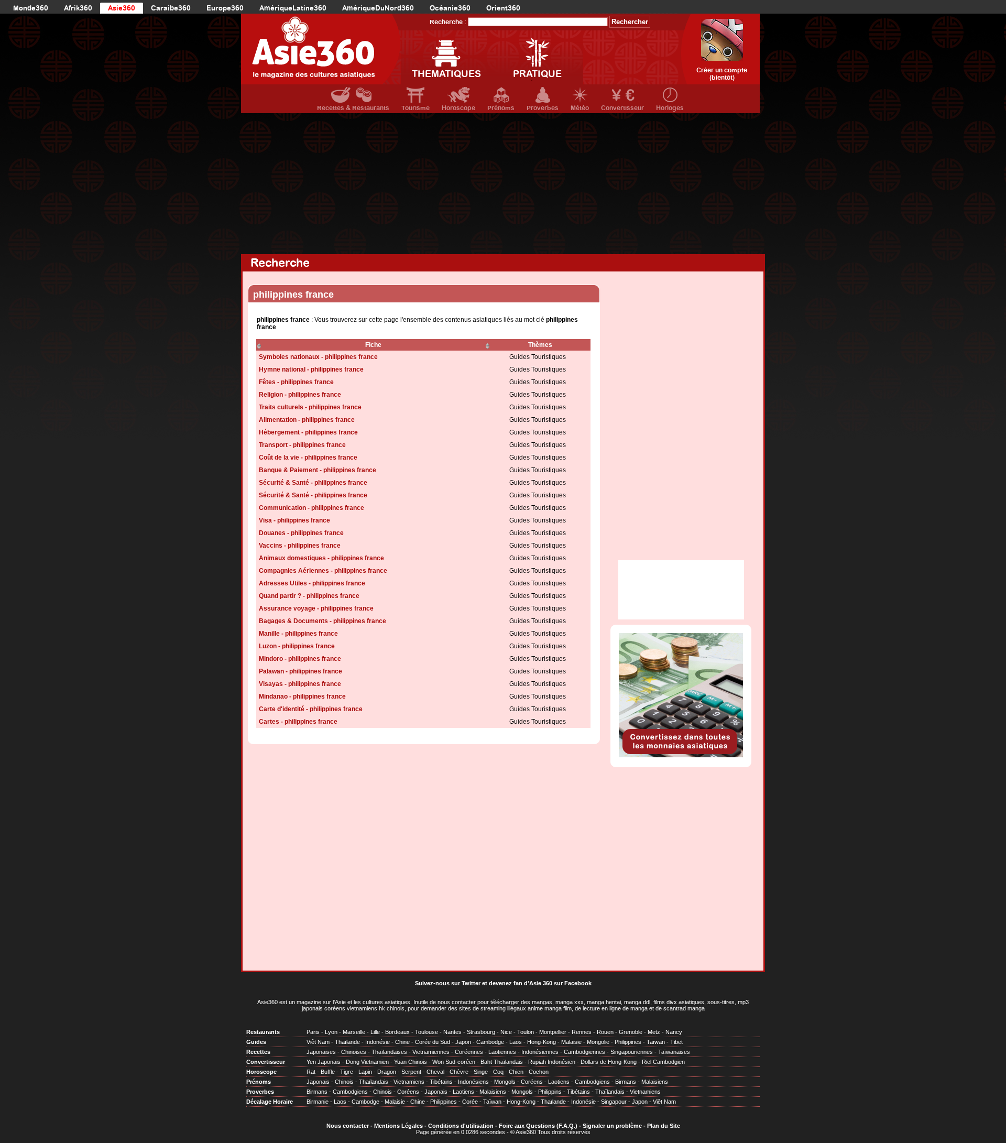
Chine (402, 1042)
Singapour (614, 1101)
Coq (498, 1072)
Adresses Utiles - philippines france (312, 583)
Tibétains (441, 1082)
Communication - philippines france (311, 507)
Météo (580, 108)
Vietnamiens (408, 1082)
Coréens (532, 1082)
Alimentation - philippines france (307, 419)
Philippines (628, 1042)
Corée (470, 1101)
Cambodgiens (592, 1082)
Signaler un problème (612, 1126)
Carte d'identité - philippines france (311, 709)
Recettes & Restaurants (353, 108)
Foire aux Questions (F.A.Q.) (538, 1126)
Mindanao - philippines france (302, 696)
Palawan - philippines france (300, 671)
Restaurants (263, 1032)
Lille (375, 1032)
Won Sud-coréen (453, 1062)
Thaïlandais (373, 1082)
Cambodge (490, 1042)
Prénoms (501, 108)
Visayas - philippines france (300, 684)
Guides (256, 1042)
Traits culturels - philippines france (310, 407)
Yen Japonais (324, 1062)
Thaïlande (347, 1042)
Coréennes (469, 1052)
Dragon (386, 1072)
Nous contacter (347, 1126)
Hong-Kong (541, 1042)
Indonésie (377, 1042)
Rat (311, 1072)
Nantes (452, 1032)
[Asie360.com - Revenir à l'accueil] (321, 49)
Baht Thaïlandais (501, 1062)
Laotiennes (502, 1052)
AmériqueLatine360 (292, 8)
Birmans (625, 1082)
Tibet (676, 1042)
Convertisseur (622, 108)
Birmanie (318, 1101)
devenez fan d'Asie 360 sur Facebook (540, 983)
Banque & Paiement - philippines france (317, 470)
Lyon (331, 1032)
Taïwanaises (674, 1052)
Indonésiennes (540, 1052)
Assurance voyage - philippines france (316, 608)
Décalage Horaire (269, 1101)
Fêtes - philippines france (296, 382)
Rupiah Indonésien (551, 1062)
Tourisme (415, 108)
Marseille (354, 1032)
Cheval (435, 1072)
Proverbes (543, 108)
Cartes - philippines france (298, 721)
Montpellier (552, 1032)
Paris (313, 1032)
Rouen (605, 1032)
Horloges (670, 108)
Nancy (673, 1032)
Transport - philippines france (302, 445)
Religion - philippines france (300, 394)
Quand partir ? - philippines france (309, 596)
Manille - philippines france (298, 633)
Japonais (318, 1082)
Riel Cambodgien (663, 1062)
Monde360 (30, 8)
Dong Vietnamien (367, 1062)
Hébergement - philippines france (308, 432)
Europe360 (225, 8)
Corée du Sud (432, 1042)
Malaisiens (654, 1082)
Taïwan (656, 1042)
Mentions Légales (398, 1126)
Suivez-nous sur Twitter (447, 983)
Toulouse (426, 1032)
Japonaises (321, 1052)
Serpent (411, 1072)
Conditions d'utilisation (461, 1126)
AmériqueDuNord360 (378, 8)
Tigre (346, 1072)
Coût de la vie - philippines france (308, 457)
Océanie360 (450, 8)
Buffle (328, 1072)
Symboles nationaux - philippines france (318, 357)
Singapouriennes (631, 1052)
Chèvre (459, 1072)
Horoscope (458, 108)
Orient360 (503, 8)
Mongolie (598, 1042)
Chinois (344, 1082)
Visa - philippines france (294, 520)
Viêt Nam (318, 1042)
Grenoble (630, 1032)
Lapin (365, 1072)
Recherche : (448, 22)
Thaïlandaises (389, 1052)
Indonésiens (473, 1082)
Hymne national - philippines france (311, 369)
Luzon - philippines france (297, 646)
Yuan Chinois (410, 1062)
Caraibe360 (171, 8)
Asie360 (121, 8)
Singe (481, 1072)
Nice (506, 1032)
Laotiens (559, 1082)
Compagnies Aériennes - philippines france (323, 570)
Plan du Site (663, 1126)
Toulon (525, 1032)
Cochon (539, 1072)
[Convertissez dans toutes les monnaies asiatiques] (681, 755)
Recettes (258, 1052)
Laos (515, 1042)
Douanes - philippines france (301, 533)
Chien (516, 1072)
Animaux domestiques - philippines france (321, 558)
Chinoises (353, 1052)
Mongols (505, 1082)
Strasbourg (481, 1032)
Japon (463, 1042)
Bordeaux (397, 1032)
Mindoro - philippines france (300, 658)
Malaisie (571, 1042)
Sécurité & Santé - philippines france (313, 482)
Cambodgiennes (584, 1052)
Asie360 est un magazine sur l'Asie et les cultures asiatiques (333, 1002)
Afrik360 (78, 8)
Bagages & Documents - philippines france (322, 621)
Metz (654, 1032)
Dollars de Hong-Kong (609, 1062)
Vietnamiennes (431, 1052)
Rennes (582, 1032)
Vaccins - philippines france (300, 545)
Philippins (550, 1091)
